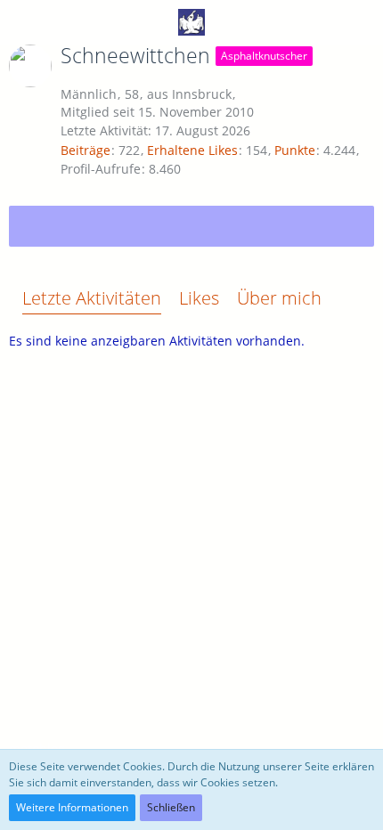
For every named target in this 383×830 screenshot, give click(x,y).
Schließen (171, 807)
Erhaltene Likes (192, 150)
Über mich (279, 298)
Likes (199, 298)
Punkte (294, 150)
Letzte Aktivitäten (91, 298)
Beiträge (85, 150)
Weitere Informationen (72, 807)
